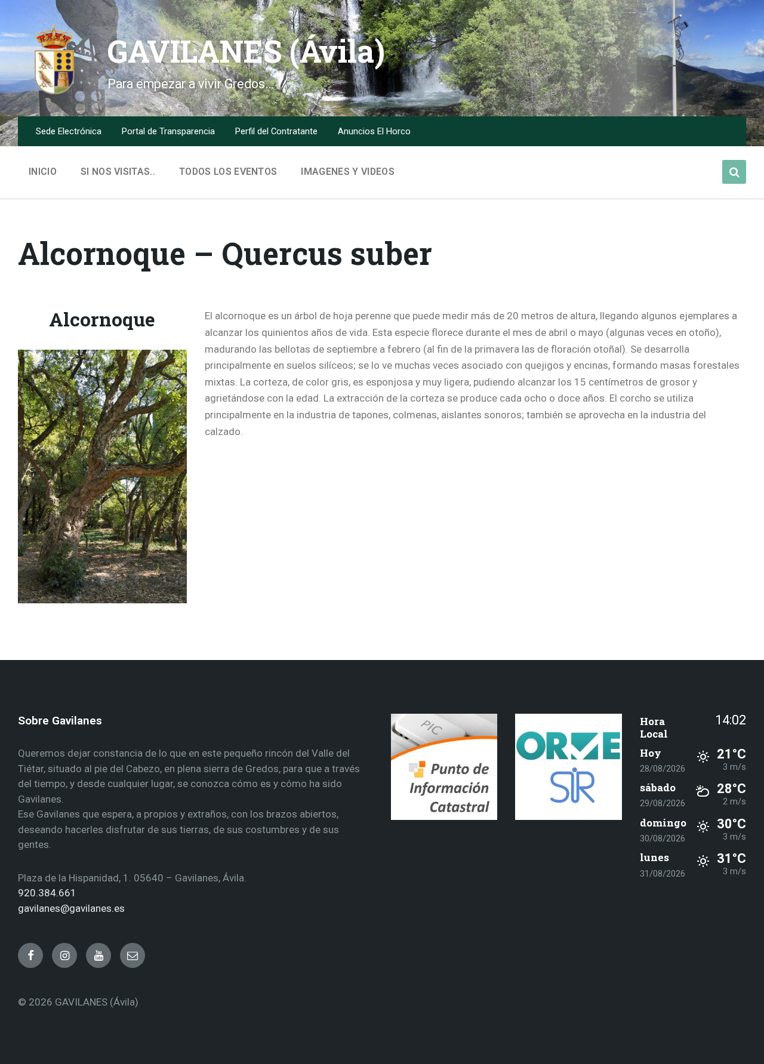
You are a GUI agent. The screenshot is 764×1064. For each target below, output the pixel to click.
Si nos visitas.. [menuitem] (118, 171)
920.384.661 (47, 893)
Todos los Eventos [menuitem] (228, 171)
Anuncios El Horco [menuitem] (374, 131)
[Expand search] (734, 172)
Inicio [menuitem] (43, 171)
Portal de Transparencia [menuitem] (168, 131)
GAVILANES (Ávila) (246, 51)
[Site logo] (54, 92)
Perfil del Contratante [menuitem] (276, 131)
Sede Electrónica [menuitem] (68, 131)
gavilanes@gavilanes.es (71, 908)
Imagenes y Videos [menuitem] (347, 171)
